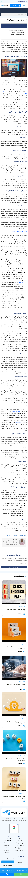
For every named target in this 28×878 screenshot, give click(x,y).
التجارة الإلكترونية (14, 9)
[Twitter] (9, 865)
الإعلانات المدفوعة (16, 411)
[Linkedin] (4, 865)
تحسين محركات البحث (20, 9)
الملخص (22, 36)
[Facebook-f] (11, 865)
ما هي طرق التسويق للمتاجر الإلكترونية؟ (16, 30)
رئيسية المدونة (26, 9)
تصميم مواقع (11, 9)
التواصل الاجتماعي (22, 715)
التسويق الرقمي (24, 9)
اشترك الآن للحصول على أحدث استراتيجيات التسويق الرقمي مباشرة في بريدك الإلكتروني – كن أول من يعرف (14, 559)
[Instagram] (6, 865)
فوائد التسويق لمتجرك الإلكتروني (18, 32)
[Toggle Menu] (24, 5)
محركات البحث (18, 422)
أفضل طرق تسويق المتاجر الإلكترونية (17, 34)
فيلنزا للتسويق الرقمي (12, 870)
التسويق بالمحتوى (17, 9)
